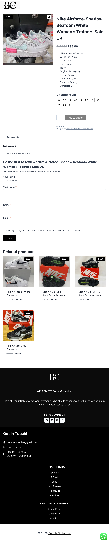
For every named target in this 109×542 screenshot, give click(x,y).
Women (90, 129)
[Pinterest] (52, 420)
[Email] (57, 420)
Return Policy (55, 509)
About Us (54, 518)
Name (7, 205)
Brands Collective (59, 533)
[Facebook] (46, 420)
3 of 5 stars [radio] (10, 180)
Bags (54, 481)
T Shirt (54, 477)
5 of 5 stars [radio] (16, 180)
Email (7, 217)
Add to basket (75, 117)
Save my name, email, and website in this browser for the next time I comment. (44, 230)
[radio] (59, 100)
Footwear (69, 129)
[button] (49, 17)
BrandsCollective (22, 401)
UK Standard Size (66, 94)
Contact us (54, 513)
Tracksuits (54, 490)
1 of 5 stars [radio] (4, 180)
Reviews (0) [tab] (13, 137)
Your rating (10, 176)
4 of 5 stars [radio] (13, 180)
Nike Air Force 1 (80, 129)
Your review (10, 187)
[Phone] (62, 420)
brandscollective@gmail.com (22, 442)
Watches (54, 495)
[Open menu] (106, 5)
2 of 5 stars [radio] (7, 180)
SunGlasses (54, 486)
